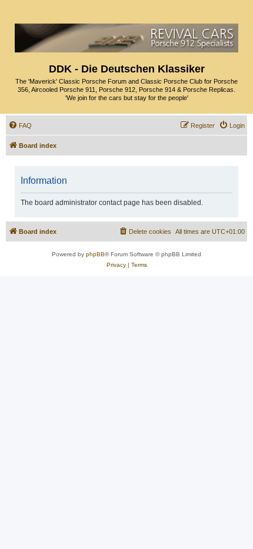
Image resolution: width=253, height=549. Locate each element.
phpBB (95, 254)
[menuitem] (20, 125)
